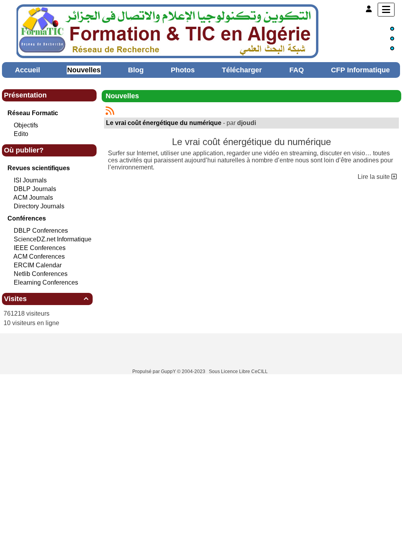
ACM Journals (33, 197)
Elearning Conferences (46, 282)
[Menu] (386, 10)
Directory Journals (39, 206)
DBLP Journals (35, 189)
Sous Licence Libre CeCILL (239, 371)
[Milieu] (392, 38)
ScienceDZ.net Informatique (52, 239)
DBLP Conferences (41, 230)
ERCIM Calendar (38, 265)
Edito (21, 134)
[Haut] (392, 29)
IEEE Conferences (40, 248)
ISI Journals (30, 180)
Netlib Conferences (41, 273)
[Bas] (392, 48)
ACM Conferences (39, 256)
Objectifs (26, 125)
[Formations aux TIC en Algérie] (167, 31)
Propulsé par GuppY (154, 371)
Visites (46, 299)
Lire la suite (374, 176)
